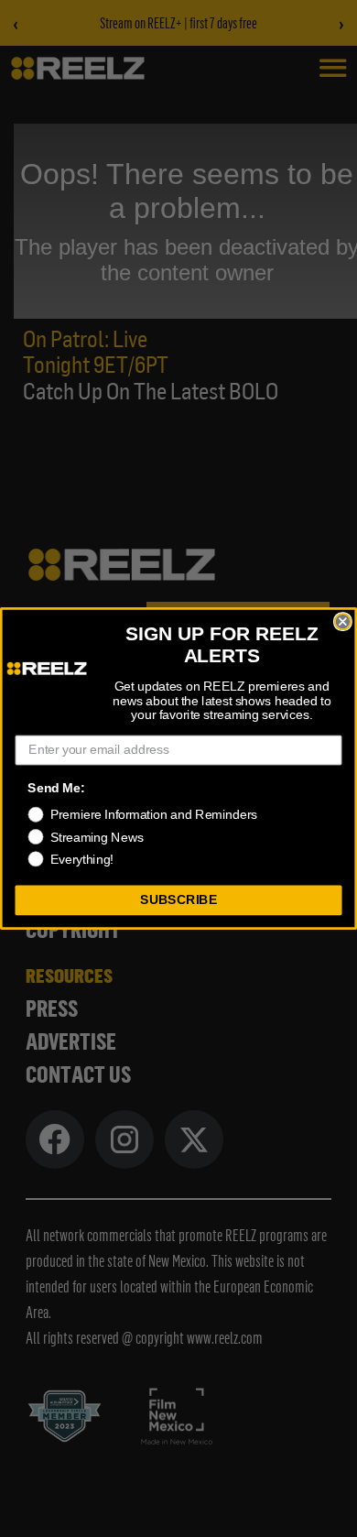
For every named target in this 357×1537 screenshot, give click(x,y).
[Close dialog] (343, 621)
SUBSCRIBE (178, 900)
